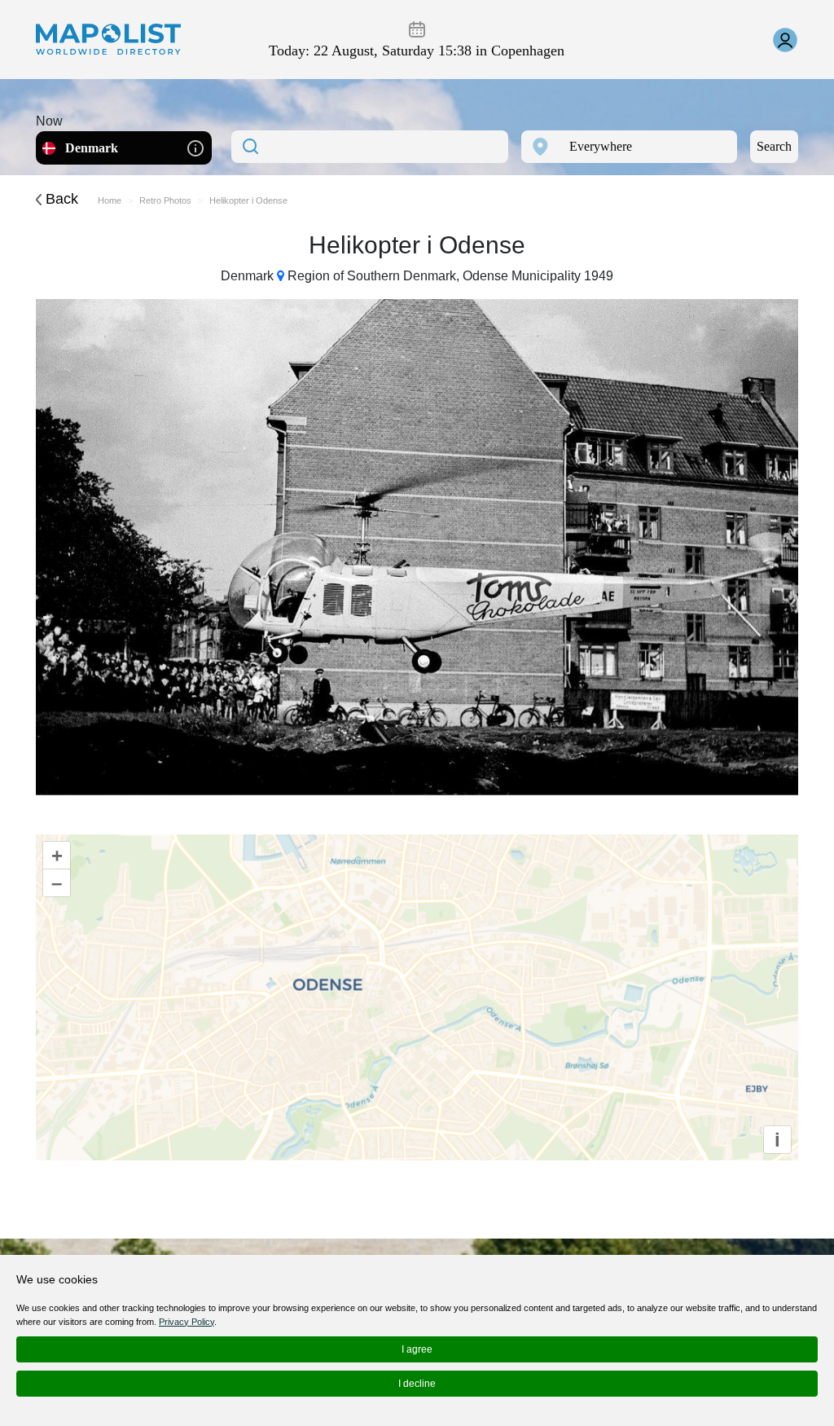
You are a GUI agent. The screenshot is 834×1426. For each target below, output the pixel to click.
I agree (417, 1349)
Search (774, 146)
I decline (417, 1383)
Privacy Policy (186, 1322)
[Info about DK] (195, 147)
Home (109, 200)
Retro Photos (165, 200)
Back (60, 199)
